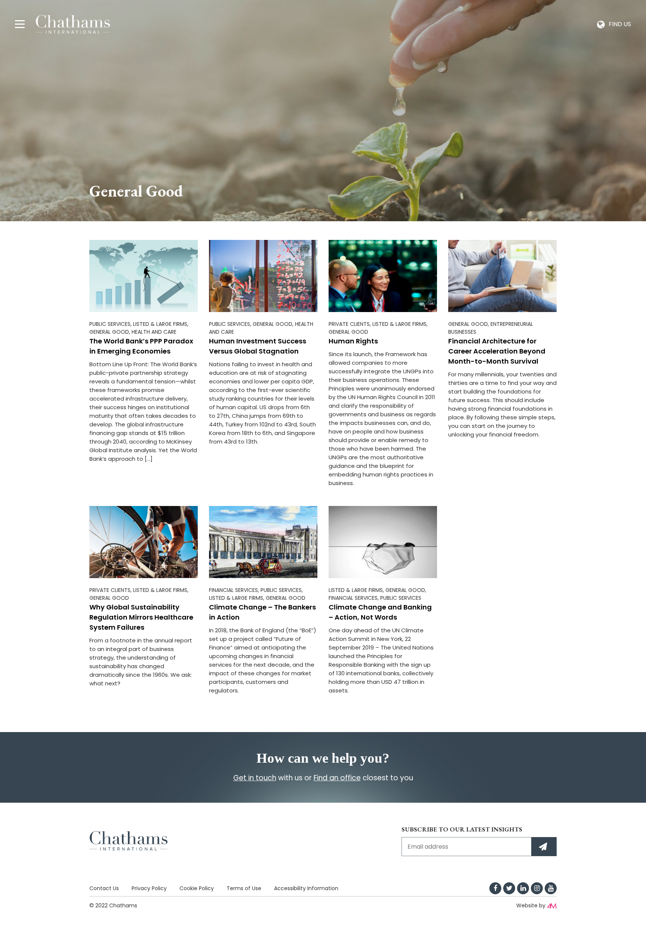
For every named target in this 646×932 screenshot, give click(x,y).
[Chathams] (73, 23)
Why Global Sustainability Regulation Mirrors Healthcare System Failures (141, 617)
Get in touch (254, 778)
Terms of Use (244, 888)
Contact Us (104, 888)
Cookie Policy (196, 888)
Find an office (337, 778)
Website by (530, 905)
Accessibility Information (306, 888)
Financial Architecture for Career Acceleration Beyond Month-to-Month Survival (496, 351)
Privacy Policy (149, 888)
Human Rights (353, 341)
